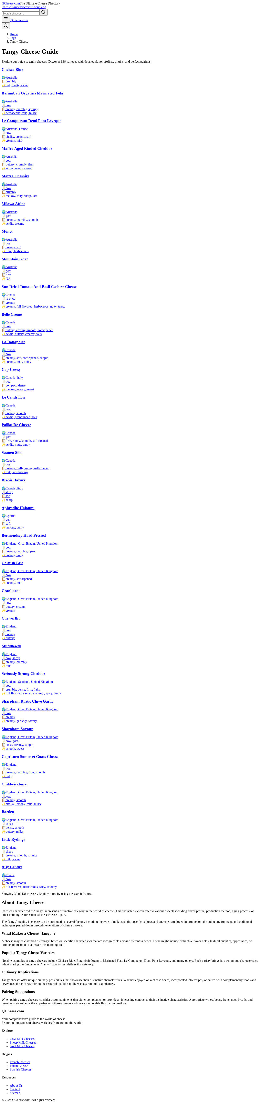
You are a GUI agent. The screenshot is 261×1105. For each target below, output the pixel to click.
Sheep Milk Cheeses (23, 1042)
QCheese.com (11, 3)
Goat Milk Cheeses (22, 1046)
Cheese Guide (11, 7)
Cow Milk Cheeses (22, 1039)
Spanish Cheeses (20, 1069)
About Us (16, 1085)
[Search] (6, 25)
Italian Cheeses (19, 1065)
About (35, 7)
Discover (25, 7)
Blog (43, 7)
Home (14, 34)
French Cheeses (20, 1062)
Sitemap (15, 1093)
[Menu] (6, 19)
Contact (15, 1089)
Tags (13, 38)
